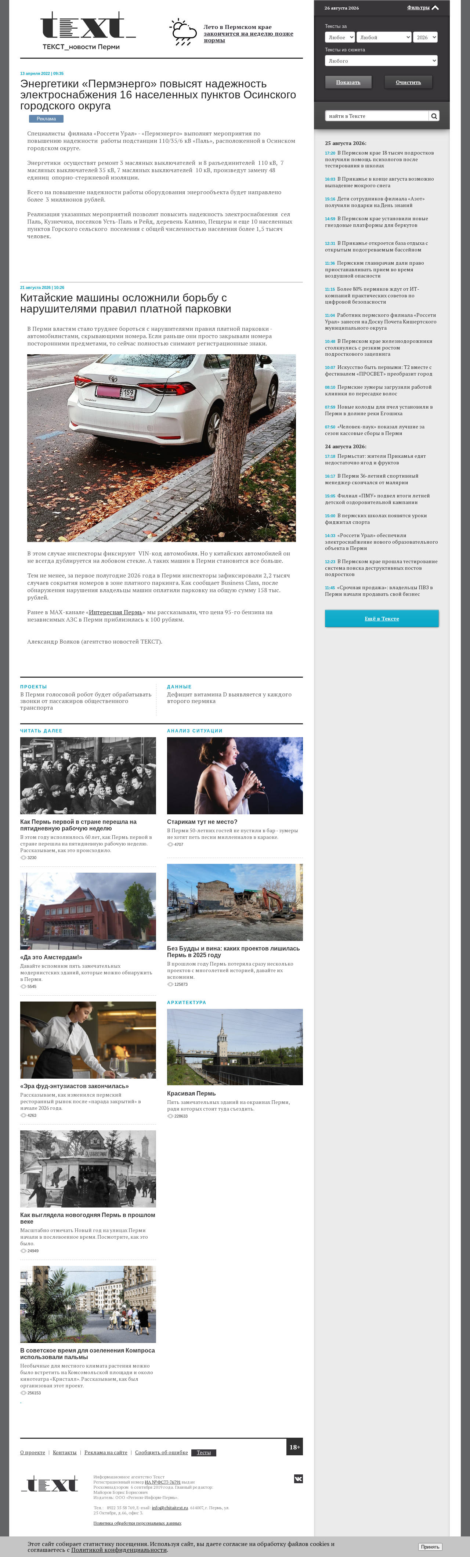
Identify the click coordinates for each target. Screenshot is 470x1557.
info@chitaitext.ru (170, 1507)
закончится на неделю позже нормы (248, 36)
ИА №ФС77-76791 (163, 1482)
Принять (430, 1547)
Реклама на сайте (105, 1452)
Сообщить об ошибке (161, 1452)
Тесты (204, 1452)
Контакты (65, 1452)
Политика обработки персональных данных (137, 1523)
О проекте (32, 1452)
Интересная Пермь (115, 612)
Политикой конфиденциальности (119, 1550)
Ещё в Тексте (382, 618)
